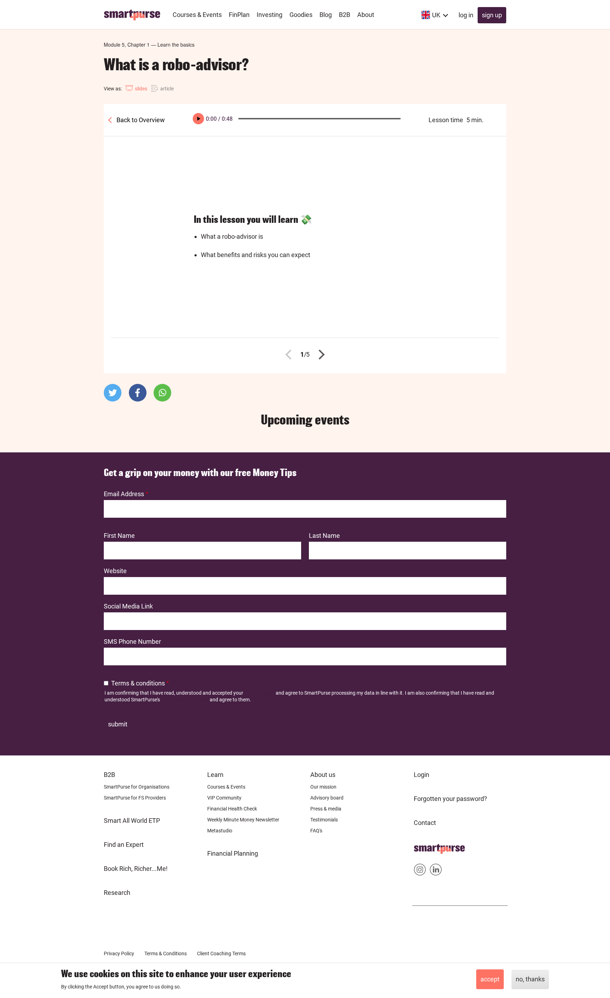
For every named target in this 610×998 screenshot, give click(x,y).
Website (115, 571)
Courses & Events (226, 787)
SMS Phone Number (132, 641)
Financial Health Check (232, 809)
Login (421, 774)
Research (117, 892)
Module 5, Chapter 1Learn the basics (149, 44)
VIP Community (224, 798)
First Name (119, 535)
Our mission (323, 787)
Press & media (325, 809)
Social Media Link (128, 606)
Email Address (124, 494)
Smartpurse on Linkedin (436, 871)
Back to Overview (140, 120)
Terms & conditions (138, 683)
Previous (290, 354)
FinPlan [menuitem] (239, 14)
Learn (215, 774)
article (167, 88)
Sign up (492, 15)
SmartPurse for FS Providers (135, 798)
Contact (425, 822)
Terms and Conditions (185, 699)
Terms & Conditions (165, 953)
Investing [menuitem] (269, 14)
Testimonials (324, 819)
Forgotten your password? (450, 798)
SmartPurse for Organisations (136, 787)
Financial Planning (232, 853)
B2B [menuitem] (344, 14)
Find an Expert (124, 844)
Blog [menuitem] (325, 14)
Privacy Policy (259, 693)
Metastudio (219, 830)
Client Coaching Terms (221, 953)
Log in (466, 15)
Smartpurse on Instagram (420, 871)
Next (319, 354)
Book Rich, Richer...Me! (136, 868)
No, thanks (530, 979)
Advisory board (326, 798)
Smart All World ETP (132, 820)
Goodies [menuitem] (300, 14)
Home (422, 846)
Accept (490, 979)
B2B (109, 774)
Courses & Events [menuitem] (197, 14)
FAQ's (316, 830)
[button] (112, 393)
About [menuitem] (365, 14)
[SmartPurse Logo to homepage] (135, 14)
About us (322, 774)
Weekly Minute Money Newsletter (243, 819)
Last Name (324, 535)
